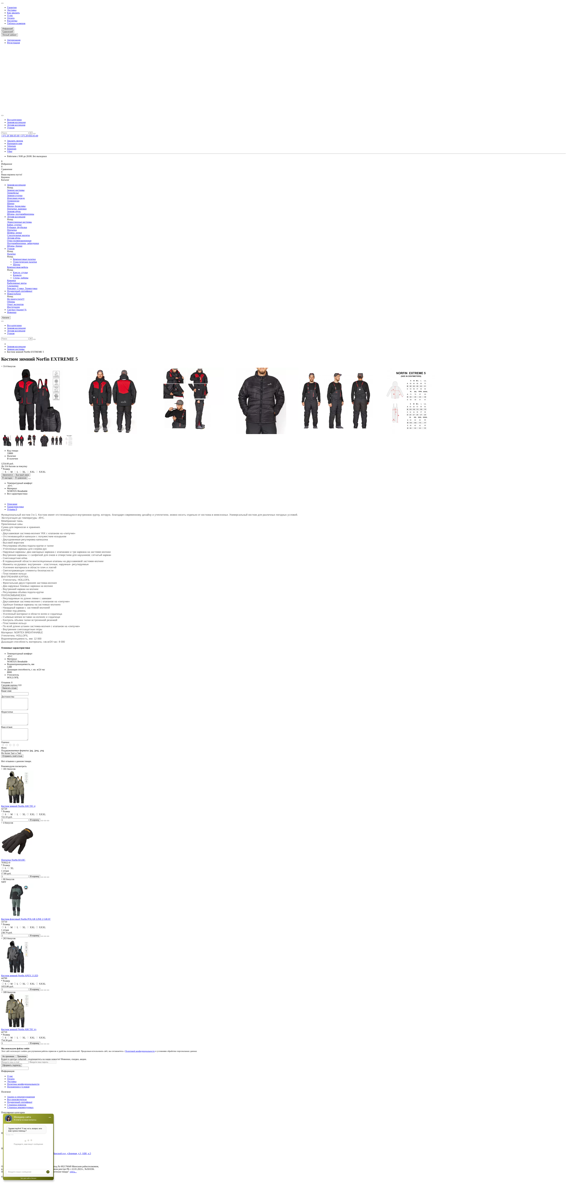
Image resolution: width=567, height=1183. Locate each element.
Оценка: (5, 742)
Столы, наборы (20, 278)
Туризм (10, 127)
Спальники (12, 286)
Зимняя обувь (14, 211)
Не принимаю (8, 1056)
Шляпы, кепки (14, 232)
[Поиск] (34, 133)
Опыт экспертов (15, 304)
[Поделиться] (29, 478)
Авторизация (13, 40)
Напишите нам (14, 143)
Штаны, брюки (14, 246)
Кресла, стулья (20, 272)
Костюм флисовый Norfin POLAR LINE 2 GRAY (26, 919)
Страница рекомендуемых (20, 1107)
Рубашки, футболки (17, 227)
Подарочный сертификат (19, 291)
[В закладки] (45, 820)
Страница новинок (16, 1105)
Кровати (17, 275)
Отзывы (12, 509)
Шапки (10, 203)
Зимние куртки (14, 195)
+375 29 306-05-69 (10, 136)
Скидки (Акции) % (16, 309)
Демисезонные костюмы (19, 222)
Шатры (16, 264)
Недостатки (7, 712)
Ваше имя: (6, 691)
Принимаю (22, 1056)
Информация (7, 1071)
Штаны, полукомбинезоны (20, 214)
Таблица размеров (16, 23)
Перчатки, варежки (17, 209)
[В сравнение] (48, 820)
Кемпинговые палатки (24, 259)
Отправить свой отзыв (12, 756)
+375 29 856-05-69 (29, 136)
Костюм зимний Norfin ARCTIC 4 (18, 806)
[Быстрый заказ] (42, 820)
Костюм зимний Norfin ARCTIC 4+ (19, 1029)
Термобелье (13, 193)
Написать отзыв (9, 688)
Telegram (11, 146)
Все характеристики (17, 493)
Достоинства (7, 696)
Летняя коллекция (16, 125)
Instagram (11, 148)
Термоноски (13, 201)
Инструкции (13, 307)
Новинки (11, 312)
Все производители (17, 1099)
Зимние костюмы (16, 190)
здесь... (73, 1171)
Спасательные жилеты (18, 235)
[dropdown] (2, 3)
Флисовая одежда (16, 198)
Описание (12, 504)
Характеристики (15, 506)
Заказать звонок (15, 141)
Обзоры (11, 301)
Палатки (11, 254)
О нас (10, 15)
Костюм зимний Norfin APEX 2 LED (19, 975)
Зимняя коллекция (16, 122)
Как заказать (13, 13)
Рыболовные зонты (17, 283)
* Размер (5, 469)
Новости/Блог (14, 293)
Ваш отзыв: (7, 727)
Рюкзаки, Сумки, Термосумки (22, 288)
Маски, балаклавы (16, 206)
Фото (3, 748)
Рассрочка (12, 20)
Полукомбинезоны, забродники (23, 243)
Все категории (14, 119)
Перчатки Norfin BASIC (13, 860)
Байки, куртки (14, 224)
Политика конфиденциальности (23, 1084)
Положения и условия (18, 1087)
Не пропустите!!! (15, 299)
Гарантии (12, 7)
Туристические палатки (25, 262)
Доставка (11, 10)
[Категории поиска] (2, 115)
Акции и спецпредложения (21, 1097)
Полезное (6, 1092)
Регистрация (13, 42)
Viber (9, 151)
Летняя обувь (13, 238)
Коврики (11, 280)
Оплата (10, 18)
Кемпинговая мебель (17, 267)
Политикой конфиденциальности (140, 1051)
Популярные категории (13, 1112)
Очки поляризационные (19, 240)
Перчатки (12, 230)
